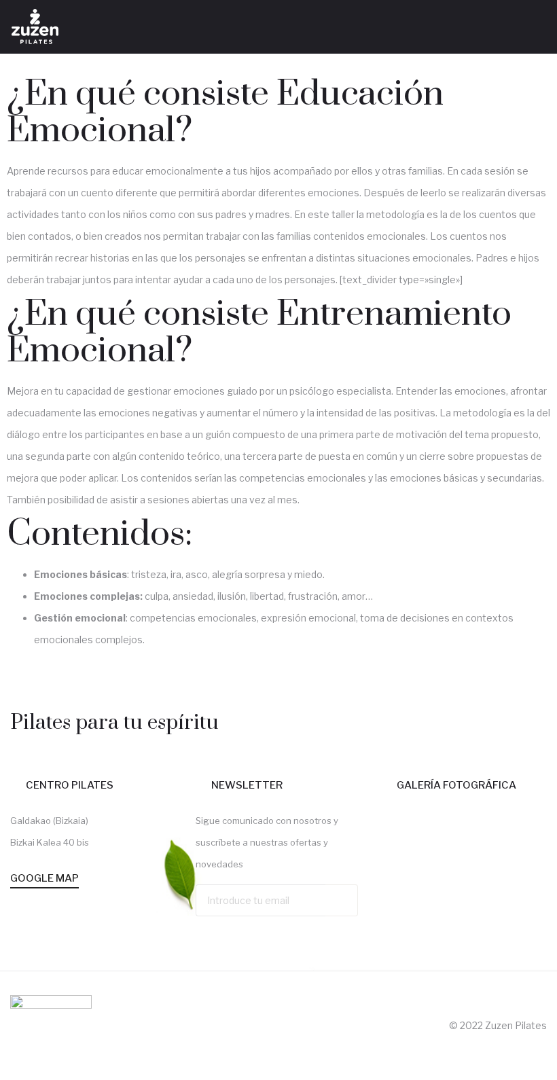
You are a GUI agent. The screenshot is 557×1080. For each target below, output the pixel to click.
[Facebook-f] (503, 32)
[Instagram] (532, 32)
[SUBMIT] (341, 900)
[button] (479, 27)
